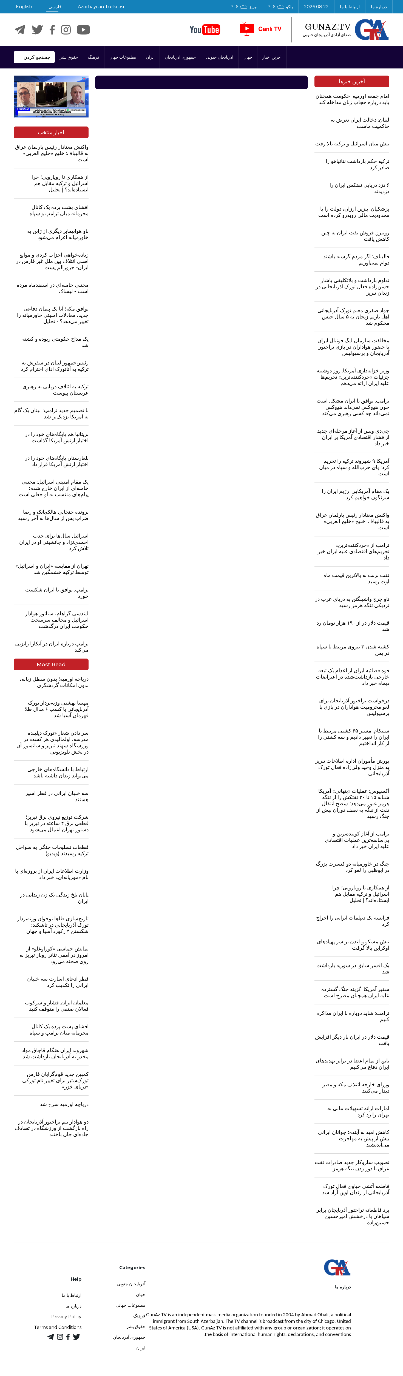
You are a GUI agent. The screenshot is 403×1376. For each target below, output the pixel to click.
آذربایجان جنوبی (219, 57)
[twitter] (37, 30)
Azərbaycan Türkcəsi (101, 6)
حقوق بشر (69, 57)
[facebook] (52, 30)
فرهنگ (93, 57)
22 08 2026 (316, 6)
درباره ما (379, 6)
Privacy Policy (66, 1316)
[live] (260, 29)
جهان (247, 57)
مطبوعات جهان (122, 57)
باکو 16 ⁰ (280, 6)
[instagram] (66, 30)
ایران (150, 57)
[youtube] (205, 29)
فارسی (55, 6)
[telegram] (20, 30)
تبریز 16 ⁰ (244, 6)
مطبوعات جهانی (130, 1305)
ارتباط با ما (350, 6)
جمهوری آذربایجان (180, 57)
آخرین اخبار (272, 57)
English (24, 6)
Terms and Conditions (57, 1327)
